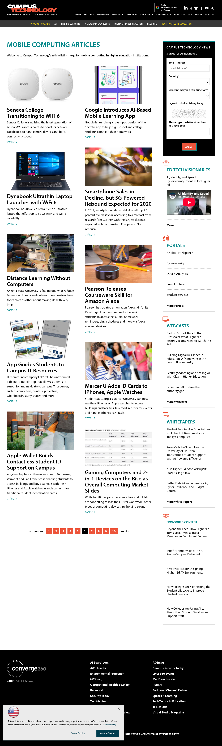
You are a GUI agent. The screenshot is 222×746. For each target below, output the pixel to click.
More (208, 14)
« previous (36, 531)
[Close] (118, 708)
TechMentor (98, 701)
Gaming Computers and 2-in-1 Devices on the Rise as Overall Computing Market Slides (116, 481)
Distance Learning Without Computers (38, 280)
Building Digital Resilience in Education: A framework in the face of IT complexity (186, 358)
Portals (176, 245)
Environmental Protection (107, 674)
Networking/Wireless (97, 24)
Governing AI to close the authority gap (183, 389)
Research (132, 14)
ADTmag (158, 662)
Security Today (99, 696)
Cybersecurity (175, 263)
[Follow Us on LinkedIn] (186, 8)
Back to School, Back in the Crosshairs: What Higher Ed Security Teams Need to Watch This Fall (189, 338)
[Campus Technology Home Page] (32, 9)
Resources (162, 14)
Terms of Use (132, 733)
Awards (116, 14)
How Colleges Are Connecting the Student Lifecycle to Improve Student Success (188, 590)
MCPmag (96, 679)
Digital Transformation (128, 24)
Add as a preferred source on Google (169, 7)
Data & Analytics (177, 274)
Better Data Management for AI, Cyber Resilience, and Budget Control (187, 487)
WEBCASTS (178, 326)
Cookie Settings (78, 733)
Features (89, 14)
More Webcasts (177, 402)
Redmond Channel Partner (170, 690)
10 (114, 531)
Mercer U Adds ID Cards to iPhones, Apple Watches (116, 388)
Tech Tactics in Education (169, 701)
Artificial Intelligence (180, 253)
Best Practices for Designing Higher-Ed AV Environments (185, 570)
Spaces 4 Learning (165, 696)
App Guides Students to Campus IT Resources (35, 367)
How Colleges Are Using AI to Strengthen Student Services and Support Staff (188, 612)
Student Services (177, 295)
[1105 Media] (28, 700)
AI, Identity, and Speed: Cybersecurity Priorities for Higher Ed (188, 181)
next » (125, 531)
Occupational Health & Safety (110, 685)
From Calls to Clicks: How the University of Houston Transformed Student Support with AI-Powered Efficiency (186, 453)
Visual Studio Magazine (168, 712)
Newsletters (195, 14)
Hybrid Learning (70, 24)
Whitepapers (181, 422)
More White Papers (179, 502)
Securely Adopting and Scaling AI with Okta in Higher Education (188, 375)
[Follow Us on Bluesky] (196, 8)
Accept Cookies (108, 733)
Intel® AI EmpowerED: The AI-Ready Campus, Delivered (185, 552)
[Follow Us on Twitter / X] (191, 8)
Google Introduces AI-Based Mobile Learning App (118, 112)
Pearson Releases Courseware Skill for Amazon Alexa (108, 294)
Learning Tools (176, 284)
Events (178, 14)
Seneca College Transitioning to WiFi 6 (33, 112)
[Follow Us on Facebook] (201, 8)
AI (55, 24)
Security (152, 24)
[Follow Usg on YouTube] (206, 8)
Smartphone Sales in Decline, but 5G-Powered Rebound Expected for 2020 (118, 197)
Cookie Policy (109, 724)
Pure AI (157, 685)
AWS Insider (98, 668)
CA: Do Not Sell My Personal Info (160, 733)
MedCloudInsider (164, 679)
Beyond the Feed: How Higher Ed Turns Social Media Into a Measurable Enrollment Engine (188, 532)
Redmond (96, 690)
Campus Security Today (168, 668)
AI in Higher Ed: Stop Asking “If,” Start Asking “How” (187, 471)
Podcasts (145, 14)
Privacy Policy (196, 103)
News (78, 14)
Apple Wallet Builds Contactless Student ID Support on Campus (34, 461)
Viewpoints (103, 14)
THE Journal (160, 707)
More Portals (175, 306)
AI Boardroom (99, 662)
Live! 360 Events (163, 674)
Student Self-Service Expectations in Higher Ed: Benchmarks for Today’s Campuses (188, 433)
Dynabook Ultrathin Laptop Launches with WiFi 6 (39, 199)
